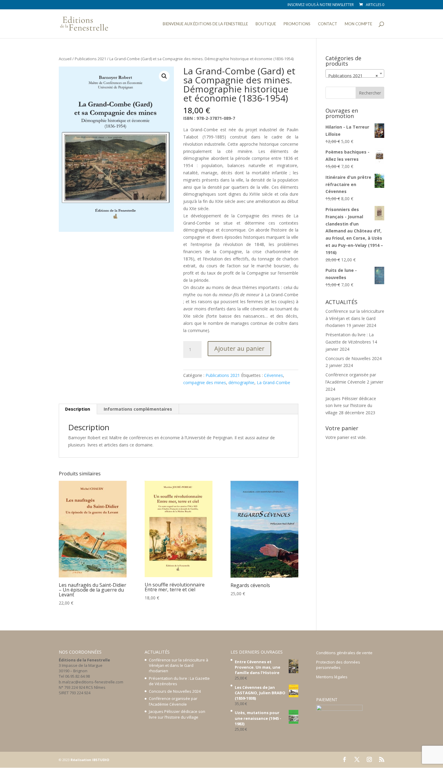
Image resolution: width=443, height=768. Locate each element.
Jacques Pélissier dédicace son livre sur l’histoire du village (350, 406)
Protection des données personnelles (338, 664)
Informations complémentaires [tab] (138, 409)
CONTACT (327, 24)
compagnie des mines (204, 382)
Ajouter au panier (239, 348)
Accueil (65, 58)
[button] (164, 76)
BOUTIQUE (266, 24)
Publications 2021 (90, 58)
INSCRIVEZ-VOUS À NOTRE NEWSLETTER (320, 5)
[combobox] (354, 73)
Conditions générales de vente (344, 652)
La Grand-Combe (273, 382)
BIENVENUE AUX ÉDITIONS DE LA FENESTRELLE (205, 24)
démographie (241, 382)
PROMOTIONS (297, 24)
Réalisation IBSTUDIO (90, 759)
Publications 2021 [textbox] (353, 76)
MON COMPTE (358, 24)
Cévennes (273, 375)
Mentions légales (331, 676)
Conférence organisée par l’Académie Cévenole (173, 701)
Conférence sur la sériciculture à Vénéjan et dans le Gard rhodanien (354, 318)
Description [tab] (77, 409)
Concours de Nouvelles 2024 (353, 358)
